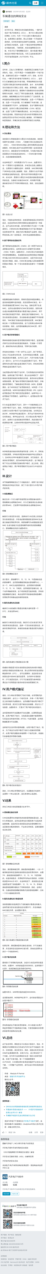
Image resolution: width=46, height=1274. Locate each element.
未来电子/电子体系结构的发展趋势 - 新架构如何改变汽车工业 (22, 1166)
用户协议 (11, 1235)
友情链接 (4, 1256)
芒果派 (10, 1265)
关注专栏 (6, 1194)
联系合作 (11, 1238)
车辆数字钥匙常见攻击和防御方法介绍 (20, 1115)
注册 (35, 3)
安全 (13, 21)
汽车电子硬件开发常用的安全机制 (15, 1148)
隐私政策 (18, 1235)
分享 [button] (36, 1132)
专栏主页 (15, 1194)
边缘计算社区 (32, 1259)
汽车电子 (7, 21)
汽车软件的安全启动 (10, 1161)
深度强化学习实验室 (20, 1265)
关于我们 (4, 1238)
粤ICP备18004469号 (8, 1241)
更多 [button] (42, 1132)
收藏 (31, 1132)
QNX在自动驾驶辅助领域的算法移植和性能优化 (24, 1106)
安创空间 (11, 1259)
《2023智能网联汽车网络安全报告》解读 (18, 1152)
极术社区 (9, 3)
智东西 (31, 1265)
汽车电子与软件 (29, 1121)
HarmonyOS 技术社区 (17, 1262)
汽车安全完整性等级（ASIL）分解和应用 (17, 1156)
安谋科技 (4, 1259)
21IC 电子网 (5, 1262)
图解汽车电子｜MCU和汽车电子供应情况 (18, 1143)
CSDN (37, 1262)
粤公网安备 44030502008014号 (12, 1244)
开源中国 (18, 1259)
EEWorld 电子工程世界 (10, 1250)
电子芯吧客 (30, 1262)
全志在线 (4, 1265)
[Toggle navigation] (42, 3)
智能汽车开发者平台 (17, 1076)
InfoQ (24, 1259)
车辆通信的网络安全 (14, 16)
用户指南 (4, 1235)
